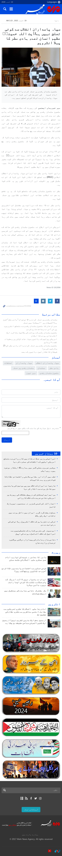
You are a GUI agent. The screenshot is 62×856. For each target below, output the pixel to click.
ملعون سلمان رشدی (49, 373)
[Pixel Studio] (48, 851)
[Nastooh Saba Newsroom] (56, 851)
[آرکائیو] (22, 798)
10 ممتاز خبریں (46, 453)
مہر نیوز (31, 373)
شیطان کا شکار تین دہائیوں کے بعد (39, 352)
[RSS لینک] (26, 798)
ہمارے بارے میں (30, 834)
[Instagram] (40, 798)
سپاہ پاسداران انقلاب (47, 363)
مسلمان (41, 368)
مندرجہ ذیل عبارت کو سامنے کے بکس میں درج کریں (33, 428)
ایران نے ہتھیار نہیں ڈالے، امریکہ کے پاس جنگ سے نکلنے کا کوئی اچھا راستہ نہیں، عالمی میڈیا (25, 582)
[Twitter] (36, 798)
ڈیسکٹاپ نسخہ (31, 809)
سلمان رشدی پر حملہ (23, 368)
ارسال (7, 440)
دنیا (56, 21)
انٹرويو (54, 604)
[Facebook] (31, 798)
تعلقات (8, 363)
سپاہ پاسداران (24, 363)
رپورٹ (56, 552)
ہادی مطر (54, 368)
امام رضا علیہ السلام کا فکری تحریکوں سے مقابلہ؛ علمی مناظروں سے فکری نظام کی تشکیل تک (25, 612)
